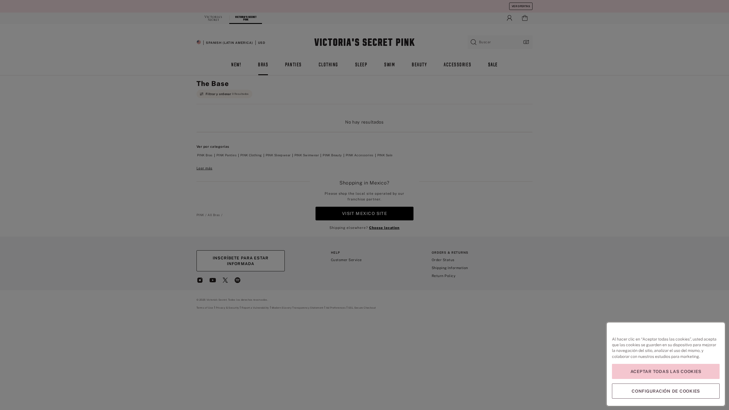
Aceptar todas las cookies (665, 371)
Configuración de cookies (666, 391)
